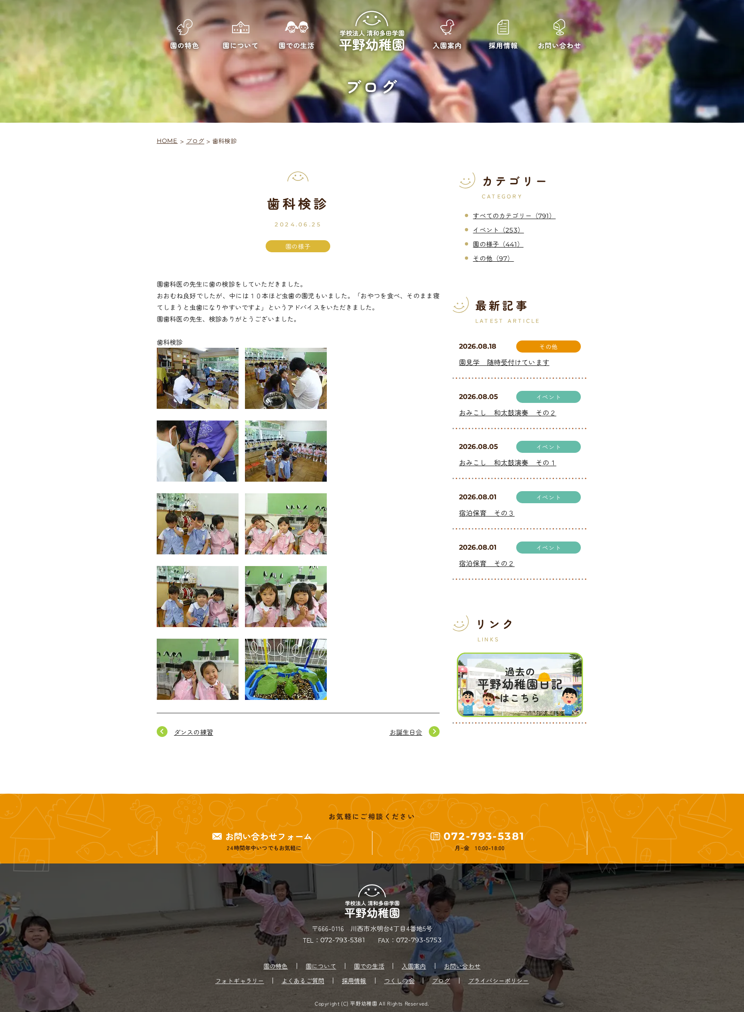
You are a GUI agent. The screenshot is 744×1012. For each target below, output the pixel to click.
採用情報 (354, 981)
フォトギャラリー (239, 981)
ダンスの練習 (193, 732)
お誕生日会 (406, 732)
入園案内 (414, 966)
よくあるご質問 (303, 981)
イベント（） (498, 229)
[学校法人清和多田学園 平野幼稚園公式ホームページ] (372, 31)
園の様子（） (498, 243)
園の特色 (276, 966)
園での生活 (369, 966)
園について (321, 966)
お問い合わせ (462, 966)
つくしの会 (399, 981)
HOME (167, 141)
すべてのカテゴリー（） (514, 215)
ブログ (195, 140)
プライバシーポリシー (498, 981)
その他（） (493, 258)
